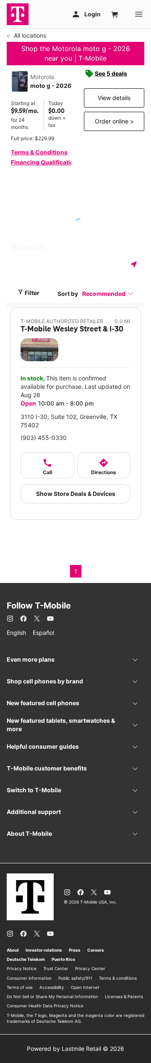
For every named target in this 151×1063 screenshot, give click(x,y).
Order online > (114, 121)
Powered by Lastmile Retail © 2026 (75, 1048)
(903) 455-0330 (44, 437)
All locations (29, 35)
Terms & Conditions (39, 152)
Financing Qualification (44, 162)
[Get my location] (135, 264)
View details (114, 97)
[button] (108, 293)
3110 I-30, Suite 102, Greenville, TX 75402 (69, 421)
